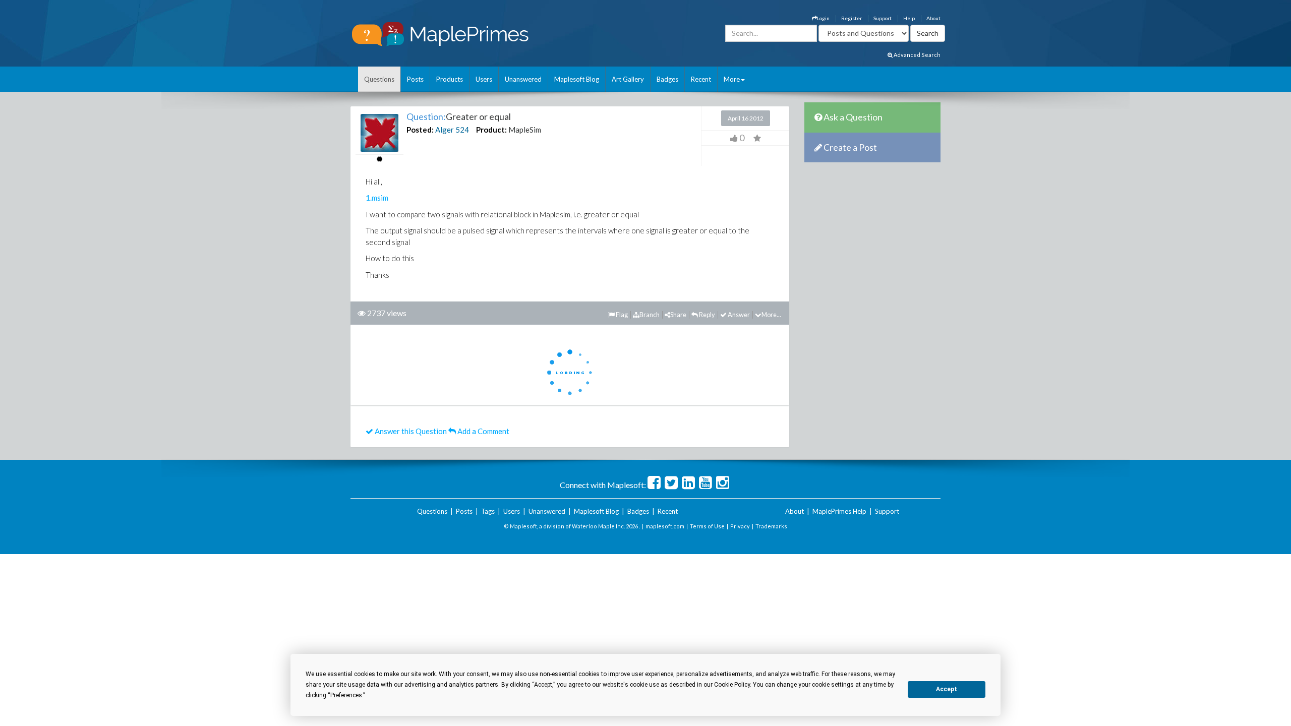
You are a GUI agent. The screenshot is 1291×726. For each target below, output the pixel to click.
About (933, 18)
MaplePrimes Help (839, 511)
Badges (667, 79)
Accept (946, 689)
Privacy (740, 526)
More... (771, 315)
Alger (444, 129)
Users (484, 79)
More (732, 79)
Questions (379, 79)
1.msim (377, 197)
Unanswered (523, 79)
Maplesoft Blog (576, 79)
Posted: (420, 129)
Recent (701, 79)
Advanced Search (917, 54)
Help (909, 18)
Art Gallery (628, 79)
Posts (415, 79)
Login (823, 18)
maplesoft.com (665, 526)
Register (851, 18)
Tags (488, 511)
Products (449, 79)
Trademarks (771, 526)
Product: (491, 129)
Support (882, 18)
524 (462, 129)
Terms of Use (707, 526)
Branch (649, 315)
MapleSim (524, 129)
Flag (621, 315)
